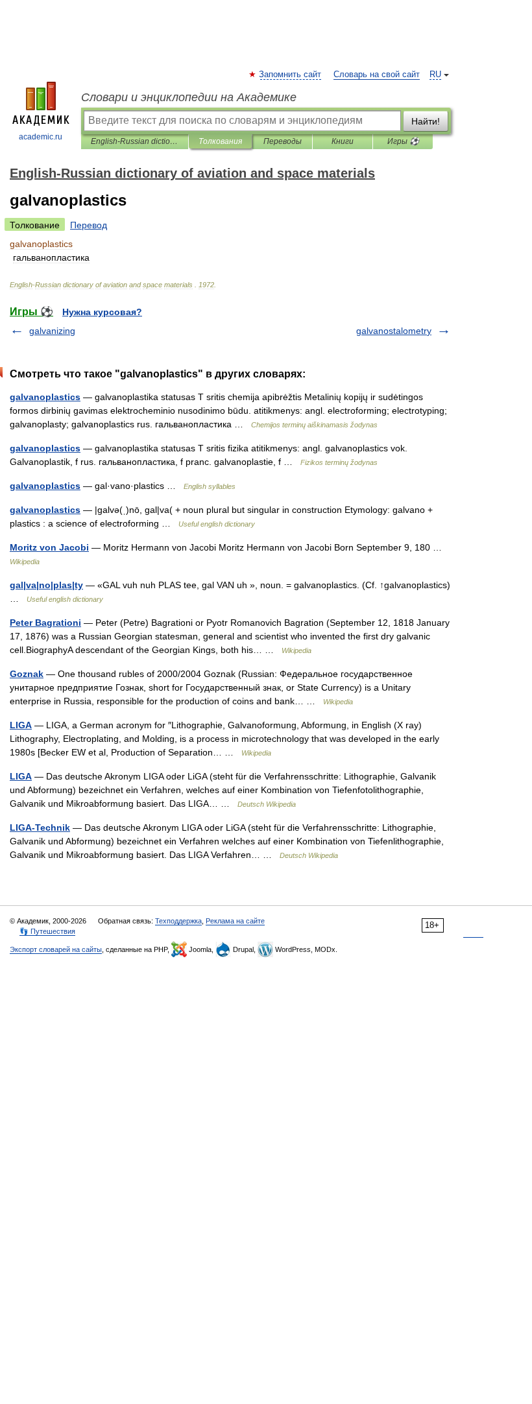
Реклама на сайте (235, 921)
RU (435, 74)
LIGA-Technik (40, 827)
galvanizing (52, 331)
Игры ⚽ (403, 141)
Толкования (220, 141)
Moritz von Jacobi (49, 547)
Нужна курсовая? (102, 312)
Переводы (282, 141)
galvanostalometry (393, 331)
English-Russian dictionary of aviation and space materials (134, 141)
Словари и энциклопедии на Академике (188, 97)
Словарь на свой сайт (376, 74)
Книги (343, 141)
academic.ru (40, 136)
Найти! (425, 121)
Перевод (88, 225)
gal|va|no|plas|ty (46, 585)
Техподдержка (178, 921)
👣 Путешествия (47, 931)
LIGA (21, 725)
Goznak (26, 674)
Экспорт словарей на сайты (56, 949)
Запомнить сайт (290, 74)
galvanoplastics (45, 397)
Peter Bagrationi (45, 622)
